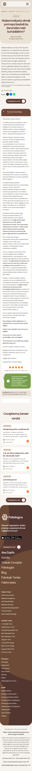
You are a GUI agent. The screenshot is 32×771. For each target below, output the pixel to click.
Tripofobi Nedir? (6, 611)
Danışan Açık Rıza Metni (8, 694)
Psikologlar (7, 567)
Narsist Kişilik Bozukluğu (8, 614)
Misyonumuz (5, 668)
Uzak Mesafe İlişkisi (7, 601)
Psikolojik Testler (11, 577)
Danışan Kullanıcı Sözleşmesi (10, 700)
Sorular (11, 11)
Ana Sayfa (7, 552)
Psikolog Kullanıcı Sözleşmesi (10, 706)
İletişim (3, 678)
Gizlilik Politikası (6, 691)
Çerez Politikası (6, 713)
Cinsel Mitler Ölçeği (7, 643)
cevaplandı (8, 86)
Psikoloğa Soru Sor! (14, 101)
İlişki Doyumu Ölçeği (7, 646)
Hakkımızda (8, 582)
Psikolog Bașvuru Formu (8, 681)
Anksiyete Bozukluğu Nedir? (10, 608)
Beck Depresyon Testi (8, 636)
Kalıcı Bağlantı (23, 370)
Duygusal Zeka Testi (7, 649)
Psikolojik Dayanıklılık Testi (9, 630)
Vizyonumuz (5, 671)
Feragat (3, 716)
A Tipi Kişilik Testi (6, 624)
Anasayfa (4, 11)
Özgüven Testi (6, 640)
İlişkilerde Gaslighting (8, 598)
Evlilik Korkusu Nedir (7, 595)
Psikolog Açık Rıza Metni (8, 703)
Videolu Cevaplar (11, 562)
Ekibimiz (4, 675)
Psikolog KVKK (5, 710)
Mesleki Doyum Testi (7, 627)
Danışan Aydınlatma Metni (9, 697)
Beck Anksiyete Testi (7, 633)
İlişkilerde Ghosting (7, 605)
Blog (3, 572)
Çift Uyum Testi (6, 652)
